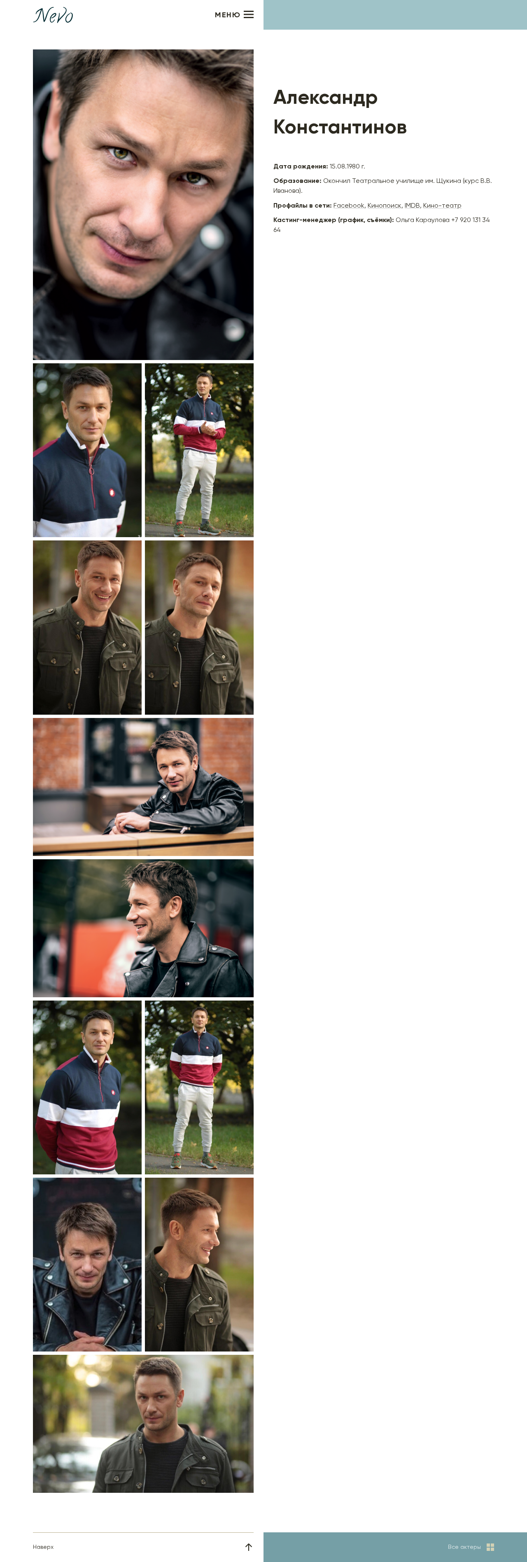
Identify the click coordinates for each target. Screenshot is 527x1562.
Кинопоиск (384, 206)
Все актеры (464, 1547)
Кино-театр (442, 206)
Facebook (348, 206)
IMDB (412, 206)
